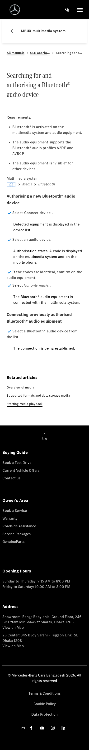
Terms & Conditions (44, 693)
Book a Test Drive (16, 462)
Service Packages (16, 533)
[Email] (23, 728)
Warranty (10, 518)
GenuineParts (13, 541)
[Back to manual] (14, 31)
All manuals (15, 53)
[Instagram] (53, 728)
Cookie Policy (44, 703)
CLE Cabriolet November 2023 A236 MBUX (40, 53)
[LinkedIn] (63, 728)
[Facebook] (31, 728)
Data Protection (44, 714)
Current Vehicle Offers (20, 470)
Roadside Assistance (19, 526)
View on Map (13, 627)
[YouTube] (42, 728)
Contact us (11, 478)
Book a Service (14, 510)
